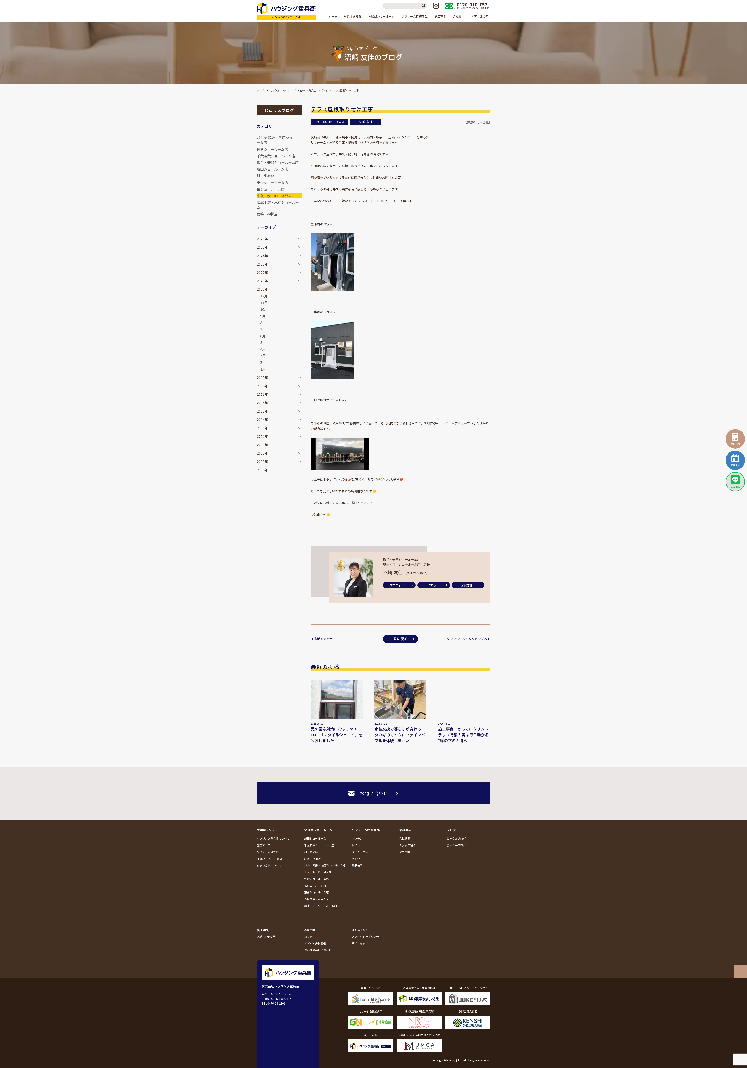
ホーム (333, 16)
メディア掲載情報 (315, 943)
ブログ (432, 585)
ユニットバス (360, 852)
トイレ (356, 845)
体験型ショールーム (318, 830)
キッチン (357, 838)
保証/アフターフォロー (271, 859)
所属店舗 (466, 585)
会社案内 (405, 830)
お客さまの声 (480, 16)
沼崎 (324, 90)
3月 (263, 355)
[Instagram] (435, 6)
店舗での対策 (323, 639)
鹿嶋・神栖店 (267, 213)
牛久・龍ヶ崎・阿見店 (304, 90)
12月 (264, 295)
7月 (263, 329)
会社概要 (404, 838)
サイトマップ (360, 943)
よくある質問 (360, 930)
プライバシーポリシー (365, 936)
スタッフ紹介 (407, 845)
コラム (308, 936)
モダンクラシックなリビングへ (465, 639)
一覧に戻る (399, 638)
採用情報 (404, 852)
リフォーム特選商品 (366, 830)
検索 (424, 6)
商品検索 (357, 865)
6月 (263, 335)
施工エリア (263, 845)
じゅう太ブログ (278, 90)
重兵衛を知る (266, 830)
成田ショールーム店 (272, 169)
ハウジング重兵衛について (273, 838)
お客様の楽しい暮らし (317, 950)
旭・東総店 (265, 175)
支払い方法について (269, 865)
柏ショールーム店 (271, 189)
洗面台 (356, 859)
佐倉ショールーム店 (272, 149)
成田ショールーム (315, 838)
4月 (263, 349)
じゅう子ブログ (456, 845)
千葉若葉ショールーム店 (276, 155)
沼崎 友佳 (366, 121)
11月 (264, 302)
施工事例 (440, 16)
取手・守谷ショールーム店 (278, 162)
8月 (263, 322)
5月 (263, 342)
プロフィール (398, 585)
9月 (263, 315)
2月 (263, 362)
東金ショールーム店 (272, 182)
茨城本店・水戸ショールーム (278, 205)
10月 (264, 309)
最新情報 (309, 930)
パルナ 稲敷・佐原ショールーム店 (278, 140)
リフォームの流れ (268, 852)
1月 (263, 369)
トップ (260, 90)
